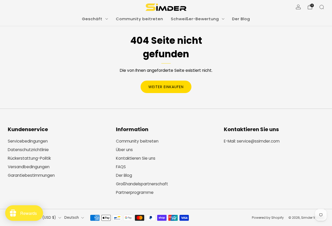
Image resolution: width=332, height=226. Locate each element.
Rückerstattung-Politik (29, 158)
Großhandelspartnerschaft (142, 184)
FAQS (121, 167)
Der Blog (241, 19)
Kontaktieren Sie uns (135, 158)
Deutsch (71, 217)
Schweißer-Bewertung (195, 19)
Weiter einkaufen (166, 86)
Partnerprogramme (135, 192)
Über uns (124, 149)
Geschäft (92, 19)
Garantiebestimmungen (31, 175)
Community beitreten (139, 19)
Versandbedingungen (29, 167)
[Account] (298, 7)
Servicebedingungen (28, 141)
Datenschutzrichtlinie (28, 149)
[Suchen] (321, 7)
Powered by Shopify (268, 217)
